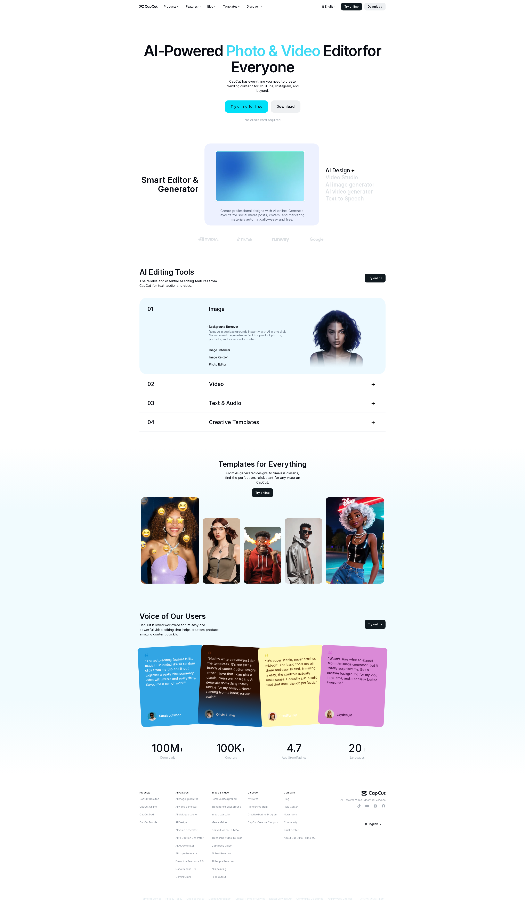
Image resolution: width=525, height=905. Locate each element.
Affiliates (253, 798)
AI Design (181, 822)
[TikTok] (359, 806)
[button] (351, 6)
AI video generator (186, 806)
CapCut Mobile (148, 822)
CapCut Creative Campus (263, 822)
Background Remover (223, 326)
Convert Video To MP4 (225, 830)
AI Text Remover (221, 853)
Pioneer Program (258, 806)
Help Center (291, 806)
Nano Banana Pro (186, 869)
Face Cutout (219, 876)
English (330, 6)
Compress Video (222, 845)
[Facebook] (383, 806)
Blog (286, 798)
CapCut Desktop (149, 798)
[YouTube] (367, 806)
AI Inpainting (219, 869)
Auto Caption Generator (189, 837)
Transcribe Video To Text (227, 837)
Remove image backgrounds (228, 331)
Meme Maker (219, 822)
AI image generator (187, 798)
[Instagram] (375, 806)
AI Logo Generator (186, 853)
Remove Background (224, 798)
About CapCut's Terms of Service (300, 837)
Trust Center (291, 830)
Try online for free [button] (246, 106)
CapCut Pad (146, 814)
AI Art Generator (185, 845)
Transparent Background (226, 806)
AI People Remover (223, 861)
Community (291, 822)
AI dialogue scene (186, 814)
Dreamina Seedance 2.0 (190, 861)
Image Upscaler (221, 814)
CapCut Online (148, 806)
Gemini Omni (183, 876)
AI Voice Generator (186, 830)
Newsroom (290, 814)
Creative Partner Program (262, 814)
